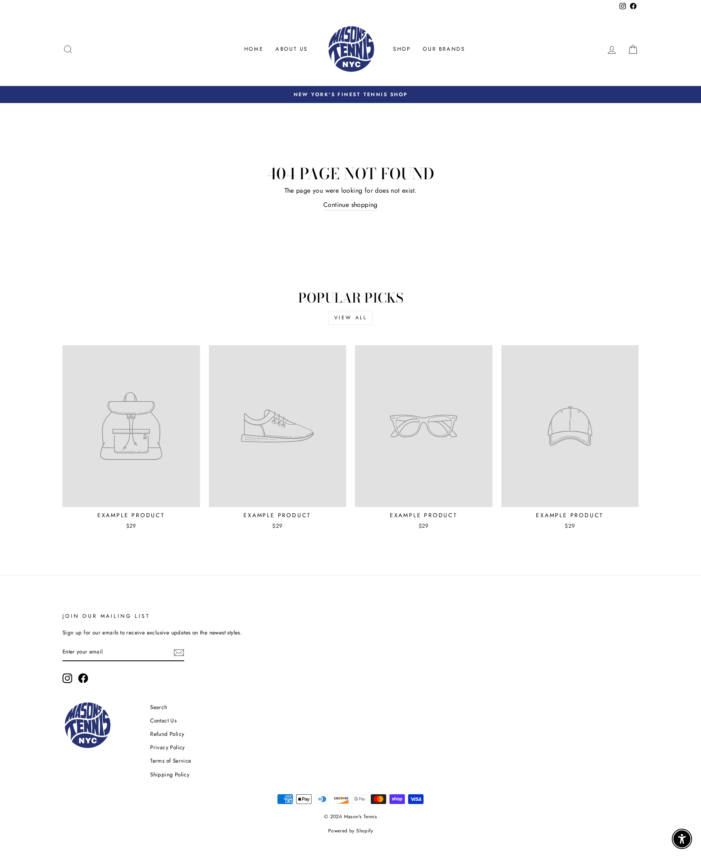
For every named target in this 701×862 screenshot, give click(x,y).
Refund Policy (167, 734)
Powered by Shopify (350, 830)
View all (350, 317)
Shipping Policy (169, 774)
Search (158, 707)
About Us (291, 49)
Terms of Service (170, 761)
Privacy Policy (167, 747)
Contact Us (163, 720)
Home (253, 49)
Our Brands (444, 49)
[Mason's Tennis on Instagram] (67, 678)
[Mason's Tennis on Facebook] (83, 678)
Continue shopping (350, 204)
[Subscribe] (179, 652)
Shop (402, 49)
